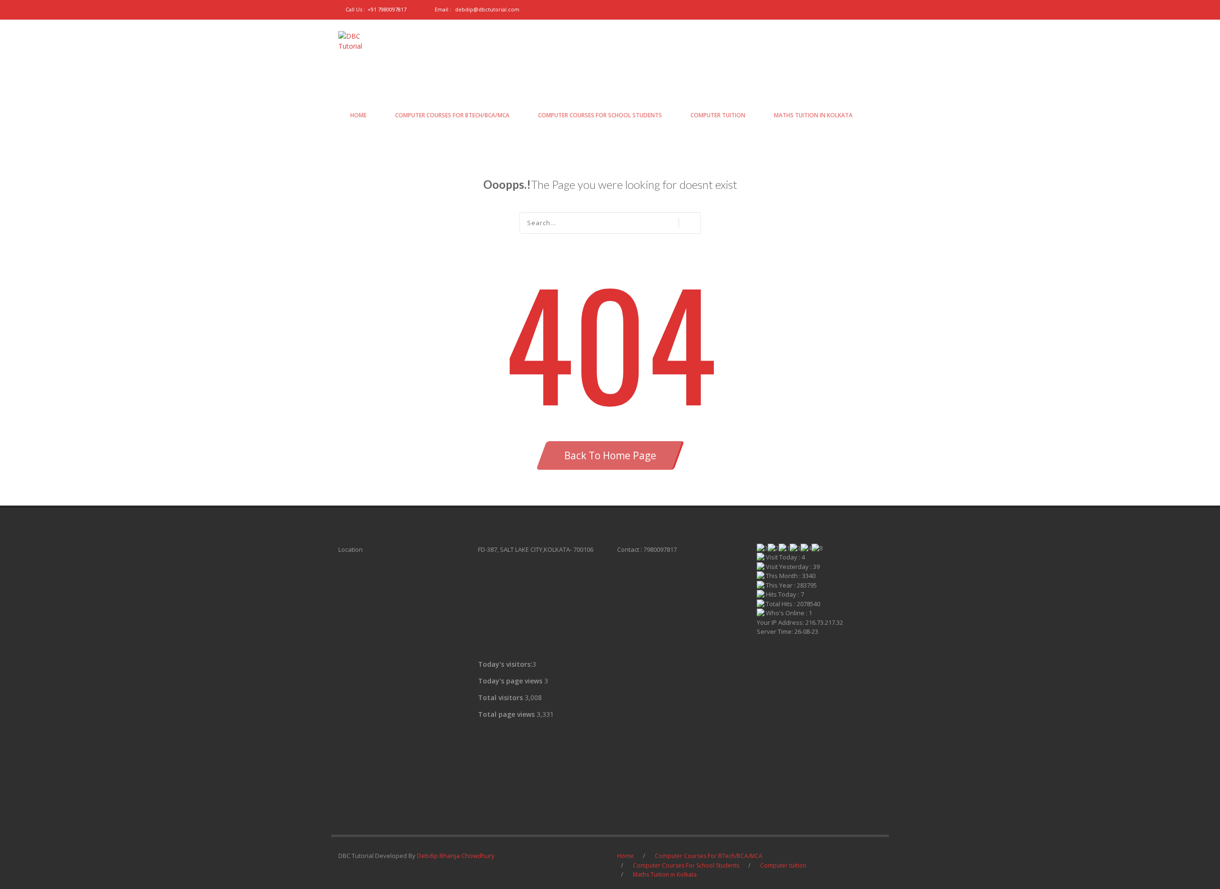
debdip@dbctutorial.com (487, 9)
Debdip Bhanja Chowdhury (456, 855)
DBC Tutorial (377, 76)
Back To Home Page (610, 455)
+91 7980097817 (387, 9)
